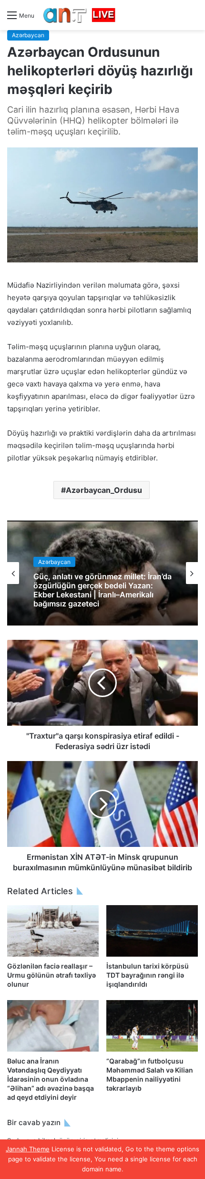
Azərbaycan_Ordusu (104, 490)
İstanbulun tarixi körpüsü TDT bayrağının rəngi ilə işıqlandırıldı (147, 975)
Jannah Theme (28, 1149)
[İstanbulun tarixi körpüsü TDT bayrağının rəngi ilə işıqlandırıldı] (152, 931)
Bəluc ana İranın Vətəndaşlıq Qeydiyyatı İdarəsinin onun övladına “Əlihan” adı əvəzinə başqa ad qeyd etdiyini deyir (50, 1079)
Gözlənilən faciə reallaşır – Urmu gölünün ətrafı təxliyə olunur (51, 975)
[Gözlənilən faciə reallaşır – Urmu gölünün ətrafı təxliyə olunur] (53, 931)
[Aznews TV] (79, 15)
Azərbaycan (28, 35)
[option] (102, 573)
